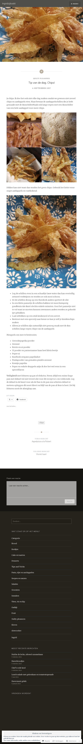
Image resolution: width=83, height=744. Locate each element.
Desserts (15, 561)
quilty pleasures (41, 78)
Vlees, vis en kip (18, 602)
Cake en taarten (18, 555)
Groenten (16, 590)
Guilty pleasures (18, 619)
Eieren (14, 625)
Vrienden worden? (21, 693)
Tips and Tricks (18, 567)
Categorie (16, 538)
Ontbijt (14, 607)
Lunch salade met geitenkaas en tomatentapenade (33, 675)
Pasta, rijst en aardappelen (23, 573)
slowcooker (16, 631)
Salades (15, 584)
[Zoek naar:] (41, 521)
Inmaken (15, 596)
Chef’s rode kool (19, 668)
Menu (75, 4)
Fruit (14, 613)
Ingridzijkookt (9, 3)
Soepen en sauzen (19, 578)
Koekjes (15, 549)
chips (41, 423)
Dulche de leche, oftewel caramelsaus (27, 654)
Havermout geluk (19, 681)
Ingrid (14, 637)
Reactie (69, 501)
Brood (14, 543)
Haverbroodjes (18, 661)
